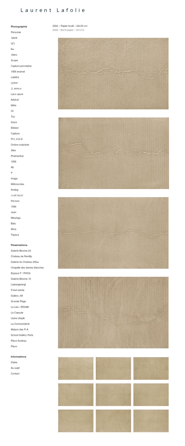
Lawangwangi (18, 284)
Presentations (19, 245)
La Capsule (17, 312)
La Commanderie (20, 323)
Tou (13, 116)
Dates (14, 362)
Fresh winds (17, 290)
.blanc (14, 54)
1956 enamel (18, 71)
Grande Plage (18, 301)
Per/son (15, 201)
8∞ (12, 49)
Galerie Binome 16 (21, 278)
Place (14, 346)
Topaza (15, 234)
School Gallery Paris (22, 335)
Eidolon (15, 127)
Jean (13, 212)
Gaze (14, 122)
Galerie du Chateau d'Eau (25, 262)
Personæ (16, 32)
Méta (13, 105)
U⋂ (13, 43)
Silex (13, 150)
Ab (12, 167)
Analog (14, 189)
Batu (13, 223)
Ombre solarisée (20, 144)
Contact (15, 373)
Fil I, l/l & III (17, 139)
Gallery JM (17, 295)
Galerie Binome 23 (21, 250)
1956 (13, 161)
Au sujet (15, 367)
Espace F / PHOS (20, 273)
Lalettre (15, 77)
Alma (13, 229)
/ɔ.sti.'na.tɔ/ (17, 195)
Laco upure (17, 94)
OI (12, 111)
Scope (14, 60)
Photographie (19, 26)
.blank (14, 37)
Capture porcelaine (21, 66)
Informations (18, 356)
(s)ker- (14, 82)
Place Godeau (18, 340)
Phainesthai (17, 156)
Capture (15, 133)
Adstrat (15, 99)
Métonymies (17, 184)
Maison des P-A (19, 329)
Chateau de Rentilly (21, 256)
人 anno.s (16, 88)
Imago (14, 178)
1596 (13, 206)
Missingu (16, 217)
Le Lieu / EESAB (20, 307)
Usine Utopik (18, 318)
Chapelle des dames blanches (27, 267)
